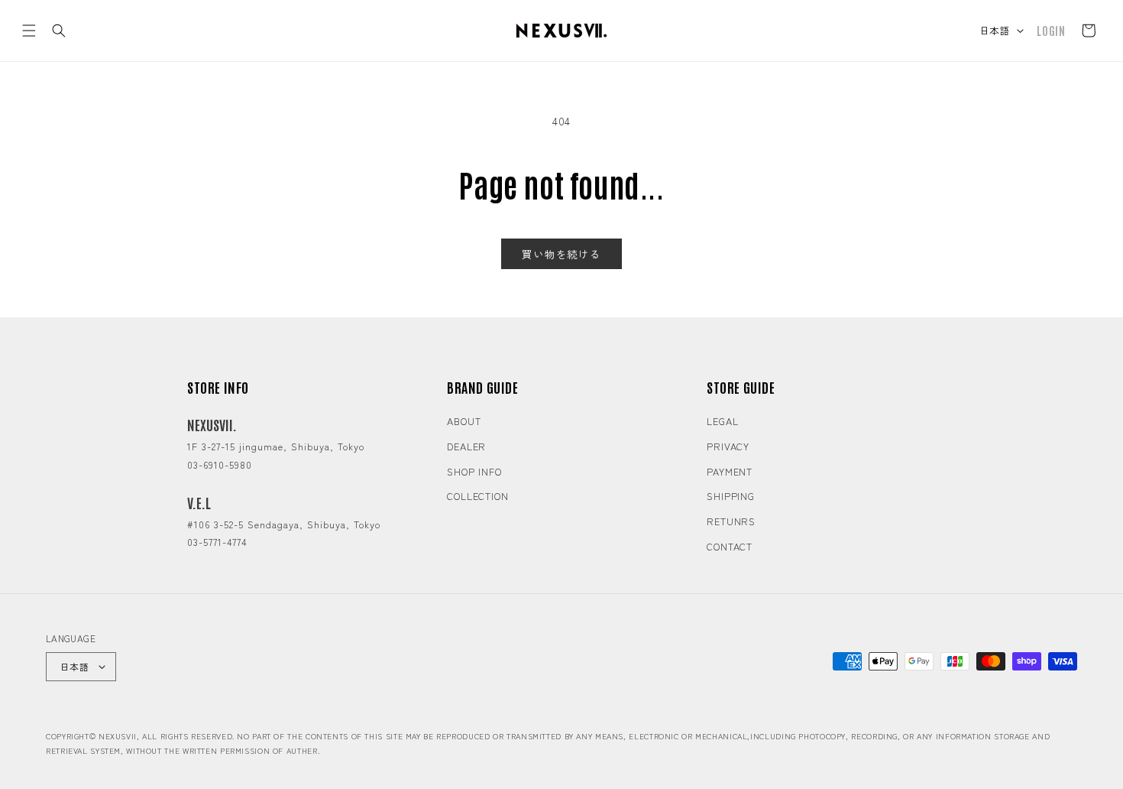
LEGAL (723, 421)
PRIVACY (728, 446)
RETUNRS (731, 521)
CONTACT (729, 546)
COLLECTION (478, 496)
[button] (29, 30)
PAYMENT (729, 471)
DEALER (466, 446)
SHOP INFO (474, 471)
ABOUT (464, 421)
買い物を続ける (561, 253)
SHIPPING (731, 496)
